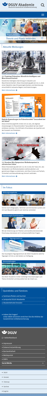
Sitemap (6, 382)
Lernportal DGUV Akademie (14, 299)
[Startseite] (19, 5)
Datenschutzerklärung (12, 347)
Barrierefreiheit (9, 351)
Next (44, 31)
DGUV (5, 372)
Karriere (6, 386)
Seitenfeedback (10, 338)
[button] (42, 38)
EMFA (5, 359)
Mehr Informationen (8, 90)
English (5, 391)
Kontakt (6, 377)
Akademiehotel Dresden (12, 303)
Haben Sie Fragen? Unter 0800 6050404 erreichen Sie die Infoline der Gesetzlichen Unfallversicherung (23, 317)
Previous (3, 31)
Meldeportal (8, 355)
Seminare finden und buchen (14, 296)
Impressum (7, 343)
